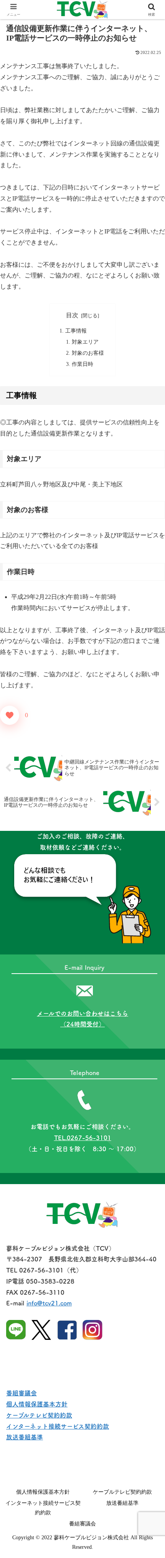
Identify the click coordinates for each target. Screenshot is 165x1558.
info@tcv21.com (49, 1303)
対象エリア (85, 342)
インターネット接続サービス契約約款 (57, 1426)
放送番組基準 (24, 1437)
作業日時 (82, 364)
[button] (149, 1153)
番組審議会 (21, 1393)
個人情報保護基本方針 (37, 1404)
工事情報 (76, 331)
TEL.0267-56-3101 (82, 1138)
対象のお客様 (88, 353)
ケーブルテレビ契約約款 (39, 1415)
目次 (72, 315)
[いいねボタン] (9, 715)
